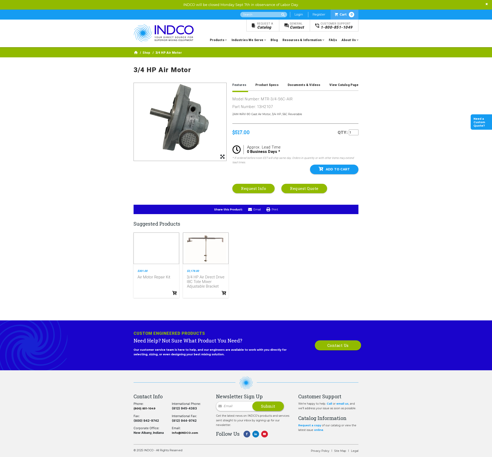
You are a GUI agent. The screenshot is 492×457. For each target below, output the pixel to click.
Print (275, 209)
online (318, 430)
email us (342, 403)
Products (217, 40)
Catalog (265, 26)
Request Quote (304, 188)
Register (318, 14)
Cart (346, 14)
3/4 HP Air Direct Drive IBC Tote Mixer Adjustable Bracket (205, 282)
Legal (354, 451)
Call (329, 403)
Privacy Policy (320, 451)
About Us (349, 40)
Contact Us (338, 345)
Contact (297, 26)
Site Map (340, 451)
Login (298, 14)
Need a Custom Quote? (479, 122)
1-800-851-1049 (336, 26)
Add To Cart (338, 169)
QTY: (343, 132)
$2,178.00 (193, 270)
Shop (146, 52)
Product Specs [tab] (266, 85)
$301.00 (142, 270)
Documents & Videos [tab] (304, 85)
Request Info (253, 188)
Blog (274, 40)
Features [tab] (239, 85)
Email (257, 209)
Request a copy (309, 425)
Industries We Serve (247, 40)
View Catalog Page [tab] (343, 85)
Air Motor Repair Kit (153, 277)
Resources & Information (302, 40)
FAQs (333, 40)
